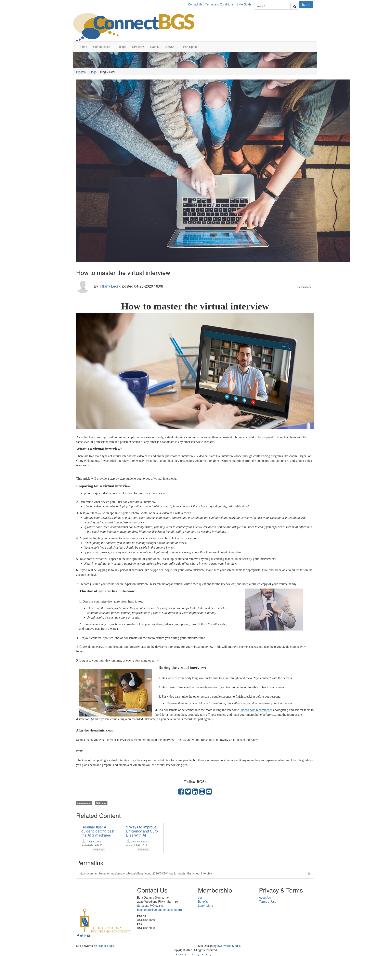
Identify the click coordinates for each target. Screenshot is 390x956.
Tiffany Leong (110, 285)
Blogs (92, 72)
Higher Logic (106, 946)
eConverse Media (228, 946)
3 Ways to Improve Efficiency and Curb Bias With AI (142, 831)
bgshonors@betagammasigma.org (159, 910)
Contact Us (195, 4)
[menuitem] (196, 3)
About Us (265, 897)
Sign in (305, 4)
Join (200, 897)
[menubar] (221, 3)
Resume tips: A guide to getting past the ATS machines (97, 831)
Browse (81, 72)
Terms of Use (267, 901)
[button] (103, 47)
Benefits (203, 901)
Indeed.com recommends (256, 710)
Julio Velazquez (140, 841)
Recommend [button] (304, 287)
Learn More (205, 905)
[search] (295, 6)
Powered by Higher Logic (195, 954)
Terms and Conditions (219, 4)
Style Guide (244, 4)
